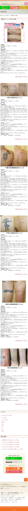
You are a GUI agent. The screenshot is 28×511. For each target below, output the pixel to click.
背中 (3, 426)
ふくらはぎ (4, 417)
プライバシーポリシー (5, 502)
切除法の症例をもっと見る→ (21, 76)
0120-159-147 (7, 488)
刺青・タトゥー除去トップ (5, 15)
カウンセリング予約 (13, 500)
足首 (3, 430)
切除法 (3, 422)
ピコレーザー (16, 494)
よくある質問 (4, 499)
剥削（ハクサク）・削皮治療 (7, 497)
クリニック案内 (17, 497)
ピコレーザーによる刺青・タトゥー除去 (10, 442)
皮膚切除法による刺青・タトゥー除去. (10, 439)
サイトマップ (14, 502)
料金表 (23, 497)
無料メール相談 (4, 500)
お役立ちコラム (11, 499)
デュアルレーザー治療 (6, 415)
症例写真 (12, 15)
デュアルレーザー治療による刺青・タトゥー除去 (12, 448)
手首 (3, 424)
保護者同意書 (18, 499)
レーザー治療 (4, 419)
